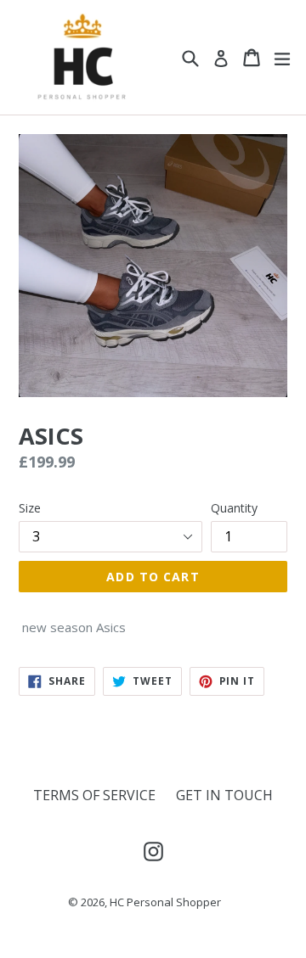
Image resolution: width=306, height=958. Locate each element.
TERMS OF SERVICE (94, 795)
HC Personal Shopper (165, 902)
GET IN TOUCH (224, 795)
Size (30, 508)
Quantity (234, 508)
